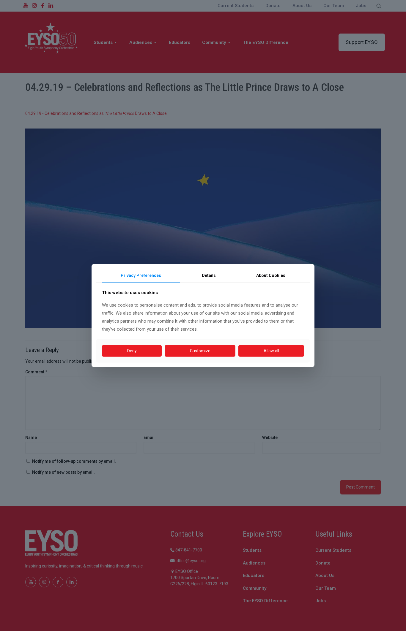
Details (209, 275)
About (270, 275)
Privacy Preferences (141, 275)
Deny (132, 350)
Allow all (271, 350)
